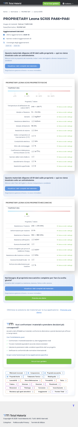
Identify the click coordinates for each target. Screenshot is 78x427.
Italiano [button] (66, 3)
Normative (14, 12)
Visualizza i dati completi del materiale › (22, 66)
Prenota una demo (39, 298)
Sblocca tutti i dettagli (65, 107)
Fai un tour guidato (51, 3)
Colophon (7, 422)
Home (5, 12)
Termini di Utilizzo (38, 422)
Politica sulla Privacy (21, 422)
